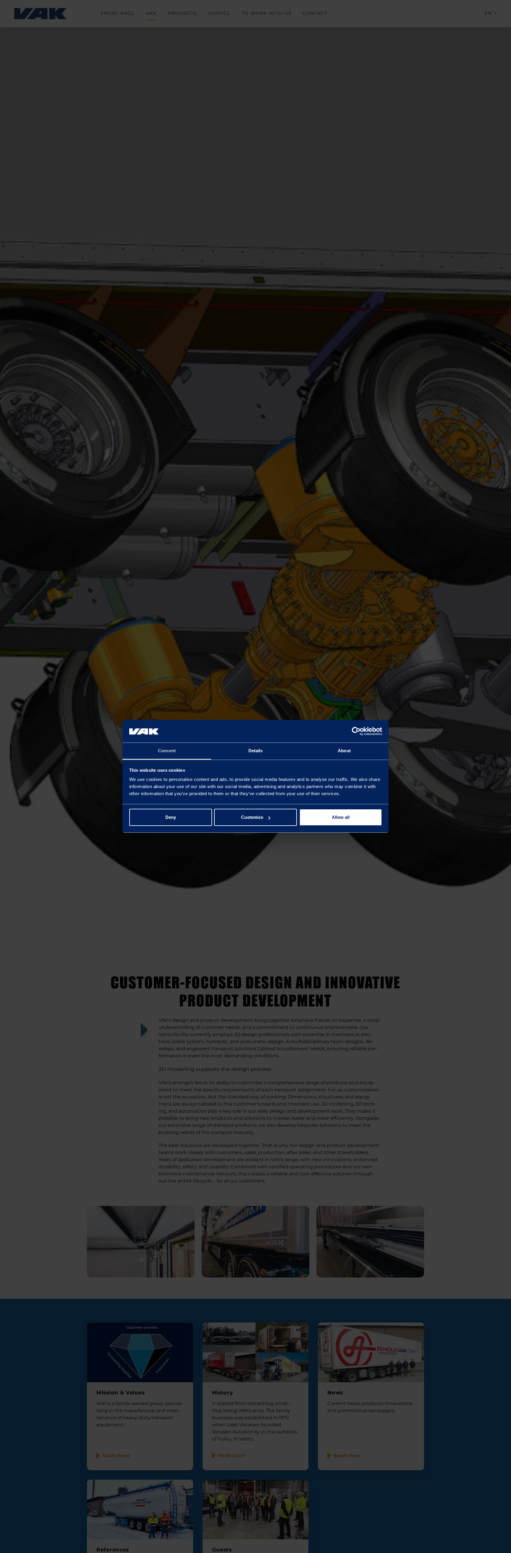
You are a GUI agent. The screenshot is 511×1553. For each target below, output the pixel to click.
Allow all (341, 817)
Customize (252, 817)
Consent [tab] (167, 750)
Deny (170, 817)
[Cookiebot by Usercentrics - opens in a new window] (356, 731)
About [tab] (344, 750)
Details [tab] (255, 750)
